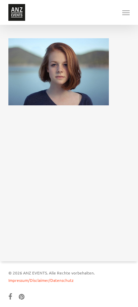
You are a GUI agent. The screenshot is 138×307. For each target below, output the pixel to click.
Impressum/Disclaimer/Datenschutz (41, 280)
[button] (126, 12)
